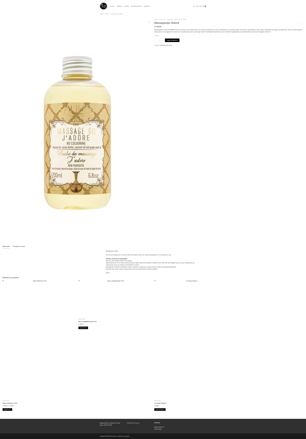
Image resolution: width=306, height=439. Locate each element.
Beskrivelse (6, 246)
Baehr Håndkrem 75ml (10, 403)
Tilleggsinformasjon (19, 246)
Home (101, 14)
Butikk (107, 14)
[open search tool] (194, 6)
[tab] (6, 246)
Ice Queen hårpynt (160, 403)
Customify (126, 436)
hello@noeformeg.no (133, 423)
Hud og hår (162, 19)
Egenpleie (170, 19)
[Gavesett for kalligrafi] (303, 23)
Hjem (155, 19)
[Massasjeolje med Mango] (300, 23)
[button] (149, 21)
